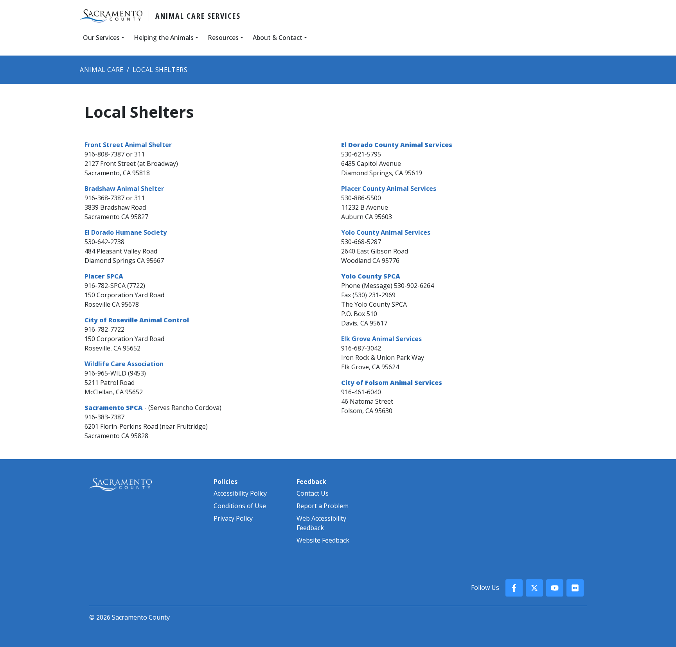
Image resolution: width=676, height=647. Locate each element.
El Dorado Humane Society (125, 232)
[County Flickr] (575, 588)
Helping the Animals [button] (164, 37)
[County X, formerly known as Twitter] (534, 588)
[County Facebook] (514, 588)
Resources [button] (223, 37)
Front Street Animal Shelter (128, 144)
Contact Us (313, 493)
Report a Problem (323, 505)
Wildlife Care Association (124, 363)
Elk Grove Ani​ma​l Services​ (381, 338)
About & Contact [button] (277, 37)
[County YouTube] (554, 588)
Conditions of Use (240, 505)
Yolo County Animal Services (385, 232)
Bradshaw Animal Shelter (124, 188)
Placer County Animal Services (388, 188)
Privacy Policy (233, 518)
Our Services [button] (101, 37)
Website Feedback (323, 540)
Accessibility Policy (240, 493)
